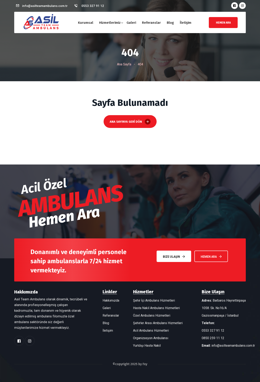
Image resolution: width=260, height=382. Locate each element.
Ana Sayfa (124, 64)
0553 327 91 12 (92, 6)
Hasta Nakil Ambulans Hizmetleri (156, 308)
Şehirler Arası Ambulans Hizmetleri (158, 323)
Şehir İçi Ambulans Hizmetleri (154, 300)
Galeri (131, 23)
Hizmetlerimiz (110, 23)
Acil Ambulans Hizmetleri (151, 330)
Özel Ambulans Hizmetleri (151, 315)
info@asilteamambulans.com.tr (45, 6)
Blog (170, 23)
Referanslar (151, 23)
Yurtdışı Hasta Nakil (147, 345)
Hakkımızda (111, 300)
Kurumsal (85, 23)
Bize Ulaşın (171, 256)
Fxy (145, 364)
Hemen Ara (209, 256)
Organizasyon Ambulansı (150, 338)
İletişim (185, 23)
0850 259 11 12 (213, 338)
